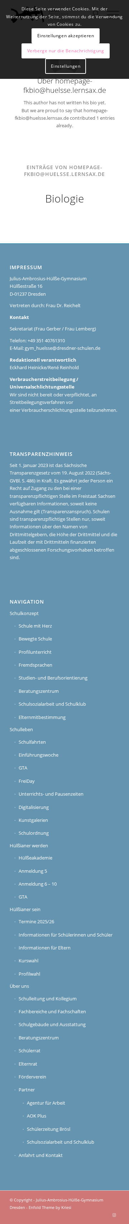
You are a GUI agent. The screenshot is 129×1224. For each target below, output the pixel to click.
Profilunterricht (35, 652)
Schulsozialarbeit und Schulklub (52, 704)
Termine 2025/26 (36, 921)
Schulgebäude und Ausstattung (52, 1024)
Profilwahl (29, 974)
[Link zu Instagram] (114, 1215)
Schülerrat (29, 1050)
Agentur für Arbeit (46, 1103)
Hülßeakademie (35, 857)
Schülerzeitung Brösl (48, 1129)
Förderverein (32, 1076)
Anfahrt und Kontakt (41, 1155)
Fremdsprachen (35, 665)
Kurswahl (28, 960)
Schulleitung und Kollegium (48, 998)
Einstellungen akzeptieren (65, 36)
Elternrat (28, 1064)
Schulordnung (34, 833)
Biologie (64, 198)
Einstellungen (66, 66)
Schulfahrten (32, 742)
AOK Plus (36, 1116)
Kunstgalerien (33, 820)
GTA (23, 768)
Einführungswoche (38, 755)
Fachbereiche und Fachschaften (52, 1011)
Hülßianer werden (29, 845)
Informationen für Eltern (45, 947)
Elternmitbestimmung (42, 717)
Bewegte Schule (35, 638)
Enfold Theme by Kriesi (50, 1207)
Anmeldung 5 (33, 871)
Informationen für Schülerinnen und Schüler (66, 935)
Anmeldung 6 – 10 (38, 884)
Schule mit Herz (35, 626)
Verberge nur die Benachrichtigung (65, 51)
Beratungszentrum (39, 691)
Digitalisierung (34, 807)
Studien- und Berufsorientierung (53, 678)
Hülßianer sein (25, 909)
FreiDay (27, 781)
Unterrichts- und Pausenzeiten (51, 794)
